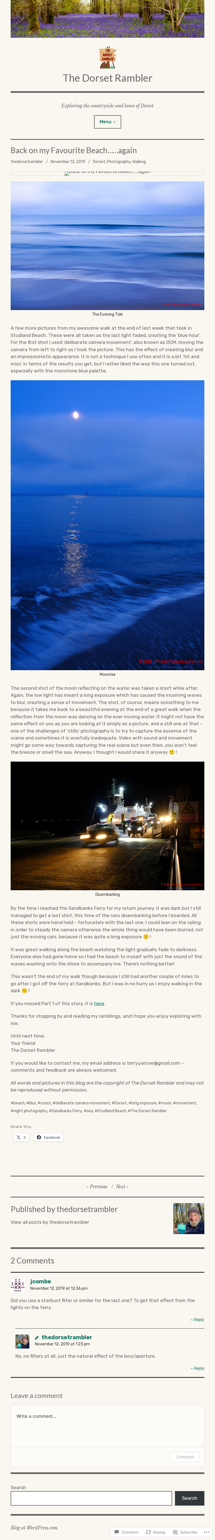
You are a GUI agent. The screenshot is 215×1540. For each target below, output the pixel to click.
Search (18, 1487)
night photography (30, 1111)
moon (166, 1103)
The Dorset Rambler (108, 78)
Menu (105, 121)
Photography (119, 161)
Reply (199, 1319)
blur (32, 1103)
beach (19, 1103)
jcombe (40, 1281)
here (99, 1003)
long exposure (143, 1103)
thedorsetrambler (27, 161)
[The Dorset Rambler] (107, 19)
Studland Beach (111, 1111)
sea (90, 1111)
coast (45, 1103)
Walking (139, 161)
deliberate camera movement (82, 1103)
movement (186, 1103)
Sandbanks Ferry (67, 1111)
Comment (185, 1456)
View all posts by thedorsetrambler (50, 1222)
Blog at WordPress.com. (35, 1527)
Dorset (99, 161)
